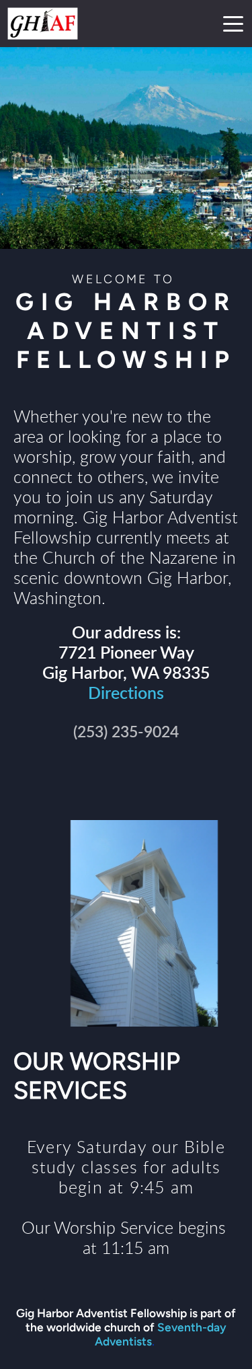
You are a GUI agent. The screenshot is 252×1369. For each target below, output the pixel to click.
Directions (126, 694)
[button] (233, 23)
